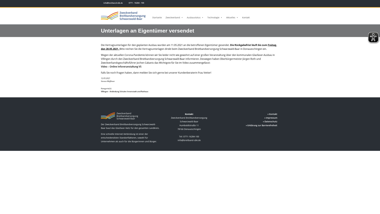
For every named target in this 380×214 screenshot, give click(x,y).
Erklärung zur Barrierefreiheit (262, 125)
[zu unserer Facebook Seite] (269, 3)
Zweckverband (173, 17)
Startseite (157, 17)
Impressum (271, 117)
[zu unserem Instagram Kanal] (273, 3)
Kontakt (246, 17)
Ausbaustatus (194, 17)
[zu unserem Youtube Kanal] (277, 3)
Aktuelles (230, 17)
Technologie (213, 17)
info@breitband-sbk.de (113, 3)
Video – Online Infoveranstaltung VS (121, 66)
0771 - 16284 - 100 (136, 3)
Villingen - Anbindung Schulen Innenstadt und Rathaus (124, 91)
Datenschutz (271, 121)
